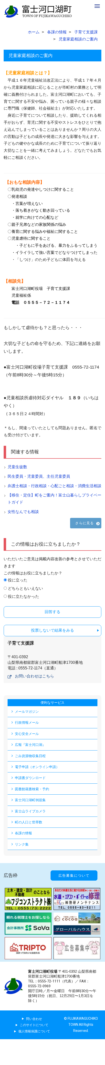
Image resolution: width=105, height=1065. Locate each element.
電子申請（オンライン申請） (37, 767)
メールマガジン (27, 711)
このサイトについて (34, 1025)
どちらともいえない (25, 588)
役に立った (17, 580)
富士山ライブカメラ (30, 811)
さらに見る (84, 523)
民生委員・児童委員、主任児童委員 (39, 476)
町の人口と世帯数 (28, 822)
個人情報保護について (34, 1031)
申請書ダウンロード (30, 778)
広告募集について (74, 875)
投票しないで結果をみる (52, 630)
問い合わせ (34, 1019)
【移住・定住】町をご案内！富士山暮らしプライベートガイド (54, 498)
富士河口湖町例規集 (30, 800)
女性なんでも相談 (23, 512)
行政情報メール (27, 722)
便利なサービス (52, 702)
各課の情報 (23, 833)
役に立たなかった (23, 596)
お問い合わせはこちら (34, 676)
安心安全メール (27, 734)
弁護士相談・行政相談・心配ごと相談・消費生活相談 (54, 486)
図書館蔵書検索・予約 (32, 789)
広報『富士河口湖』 (30, 745)
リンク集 (22, 844)
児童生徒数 (17, 467)
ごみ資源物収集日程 (30, 756)
